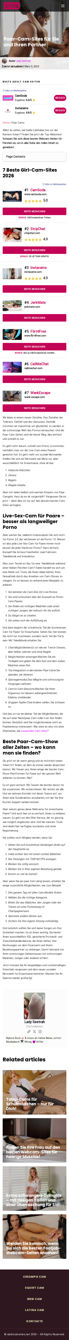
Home (6, 122)
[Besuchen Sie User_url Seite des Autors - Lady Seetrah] (28, 1032)
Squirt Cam (34, 1288)
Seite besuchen (34, 211)
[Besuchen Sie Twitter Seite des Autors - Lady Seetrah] (34, 1032)
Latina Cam (34, 1310)
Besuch (60, 98)
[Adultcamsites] (21, 5)
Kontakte (34, 1321)
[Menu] (62, 6)
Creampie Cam (34, 1277)
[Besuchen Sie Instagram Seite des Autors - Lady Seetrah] (40, 1032)
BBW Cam (34, 1299)
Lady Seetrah (23, 60)
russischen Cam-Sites (34, 730)
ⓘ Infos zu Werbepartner (54, 184)
